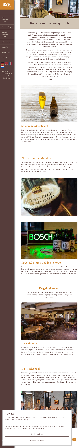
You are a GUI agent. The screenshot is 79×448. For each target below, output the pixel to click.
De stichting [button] (6, 52)
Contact (4, 58)
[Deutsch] (2, 63)
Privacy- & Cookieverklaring (6, 72)
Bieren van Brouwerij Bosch (5, 19)
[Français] (10, 63)
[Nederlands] (2, 67)
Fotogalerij (6, 47)
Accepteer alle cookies (37, 440)
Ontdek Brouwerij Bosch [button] (5, 34)
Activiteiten (6, 42)
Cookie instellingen (7, 77)
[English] (6, 63)
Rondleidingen (7, 27)
